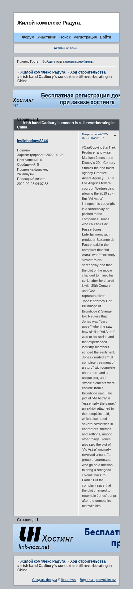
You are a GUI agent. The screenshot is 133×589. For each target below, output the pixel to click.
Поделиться (91, 134)
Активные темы (66, 48)
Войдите (48, 61)
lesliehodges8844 (32, 141)
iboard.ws (68, 580)
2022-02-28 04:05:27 (95, 136)
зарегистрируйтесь (78, 61)
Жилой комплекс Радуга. (43, 72)
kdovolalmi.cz (106, 580)
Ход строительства (88, 72)
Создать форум (44, 580)
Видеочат (87, 580)
